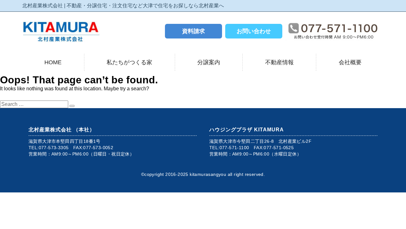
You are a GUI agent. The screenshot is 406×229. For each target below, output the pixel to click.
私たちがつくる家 (129, 62)
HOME (53, 62)
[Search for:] (34, 104)
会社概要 (350, 62)
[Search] (72, 106)
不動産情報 (279, 62)
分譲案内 (208, 62)
